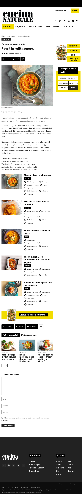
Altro (71, 27)
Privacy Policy (62, 484)
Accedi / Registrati (61, 10)
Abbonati (75, 10)
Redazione (4, 53)
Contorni (70, 465)
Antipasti (59, 461)
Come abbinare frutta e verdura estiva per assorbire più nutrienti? (45, 358)
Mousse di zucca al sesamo (27, 185)
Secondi (58, 465)
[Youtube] (73, 21)
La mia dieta (32, 27)
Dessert (58, 474)
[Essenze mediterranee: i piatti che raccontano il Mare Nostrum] (27, 345)
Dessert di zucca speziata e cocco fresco (27, 293)
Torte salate (60, 468)
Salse (57, 471)
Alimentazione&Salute (52, 27)
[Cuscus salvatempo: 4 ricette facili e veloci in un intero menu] (9, 345)
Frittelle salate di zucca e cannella (27, 212)
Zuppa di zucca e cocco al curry (27, 240)
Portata (71, 83)
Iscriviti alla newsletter (36, 468)
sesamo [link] (25, 158)
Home (3, 36)
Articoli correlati (10, 335)
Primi (69, 461)
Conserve (71, 471)
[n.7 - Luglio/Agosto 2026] (11, 315)
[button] (77, 21)
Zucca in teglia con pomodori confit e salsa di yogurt (27, 266)
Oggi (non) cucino (20, 27)
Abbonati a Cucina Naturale (33, 314)
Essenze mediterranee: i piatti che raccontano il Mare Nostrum (27, 358)
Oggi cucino (7, 27)
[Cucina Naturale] (18, 22)
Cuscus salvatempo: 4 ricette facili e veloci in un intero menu (9, 357)
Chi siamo (32, 461)
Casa (65, 27)
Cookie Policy (71, 484)
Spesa (40, 27)
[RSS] (69, 21)
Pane (69, 468)
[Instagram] (60, 21)
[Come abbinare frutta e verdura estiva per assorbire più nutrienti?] (45, 345)
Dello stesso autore (29, 335)
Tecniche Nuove (34, 471)
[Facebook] (56, 21)
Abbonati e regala (34, 465)
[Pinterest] (65, 21)
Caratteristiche (63, 83)
